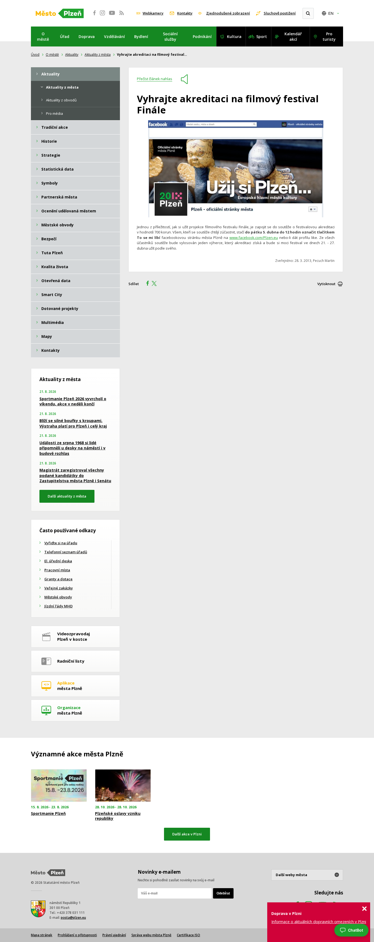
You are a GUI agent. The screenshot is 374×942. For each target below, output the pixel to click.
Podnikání (202, 36)
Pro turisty (329, 36)
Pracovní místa (57, 569)
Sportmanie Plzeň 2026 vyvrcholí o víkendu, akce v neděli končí (72, 401)
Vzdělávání (114, 36)
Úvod (35, 54)
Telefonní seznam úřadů (65, 551)
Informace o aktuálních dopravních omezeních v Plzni (318, 921)
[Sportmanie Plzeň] (59, 785)
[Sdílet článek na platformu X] (156, 284)
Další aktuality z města (67, 496)
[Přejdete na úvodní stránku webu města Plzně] (59, 13)
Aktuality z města (98, 54)
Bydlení (141, 36)
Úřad (64, 36)
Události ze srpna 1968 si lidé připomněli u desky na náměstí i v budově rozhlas (72, 448)
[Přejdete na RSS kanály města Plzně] (121, 15)
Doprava (87, 36)
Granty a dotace (58, 579)
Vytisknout (326, 283)
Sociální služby (170, 36)
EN (330, 13)
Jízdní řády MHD (58, 606)
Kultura (234, 36)
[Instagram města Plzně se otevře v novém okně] (102, 15)
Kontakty (184, 13)
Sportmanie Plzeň (48, 813)
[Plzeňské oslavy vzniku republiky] (123, 785)
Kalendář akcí (293, 36)
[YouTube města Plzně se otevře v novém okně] (112, 15)
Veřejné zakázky (58, 588)
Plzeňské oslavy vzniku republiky (117, 816)
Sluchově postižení (280, 13)
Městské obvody (58, 597)
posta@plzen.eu (73, 917)
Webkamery (153, 13)
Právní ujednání (114, 935)
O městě (43, 36)
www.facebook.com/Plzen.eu (253, 237)
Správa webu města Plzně (151, 935)
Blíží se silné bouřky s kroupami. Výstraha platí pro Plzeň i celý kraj (73, 423)
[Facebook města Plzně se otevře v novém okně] (92, 15)
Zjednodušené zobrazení (228, 13)
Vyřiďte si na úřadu (60, 542)
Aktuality (71, 54)
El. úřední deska (58, 560)
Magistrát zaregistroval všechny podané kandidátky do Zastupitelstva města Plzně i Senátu (75, 475)
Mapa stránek (41, 935)
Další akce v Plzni (187, 834)
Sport (261, 36)
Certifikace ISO (188, 935)
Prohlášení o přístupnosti (77, 935)
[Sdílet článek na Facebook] (146, 284)
